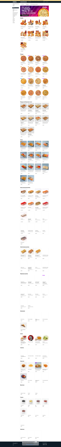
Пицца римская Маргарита (22, 122)
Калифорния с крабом (30, 230)
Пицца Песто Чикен (45, 73)
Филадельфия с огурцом (45, 195)
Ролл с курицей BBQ (23, 195)
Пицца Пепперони (23, 62)
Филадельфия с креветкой (29, 219)
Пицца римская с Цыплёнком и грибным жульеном (37, 111)
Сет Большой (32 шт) (23, 170)
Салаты (14, 18)
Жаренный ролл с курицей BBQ (30, 282)
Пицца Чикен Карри (23, 96)
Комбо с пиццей (44, 26)
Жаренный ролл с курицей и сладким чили (23, 282)
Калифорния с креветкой (45, 207)
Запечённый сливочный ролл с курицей (23, 255)
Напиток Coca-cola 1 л (23, 437)
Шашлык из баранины (23, 329)
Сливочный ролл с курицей (37, 196)
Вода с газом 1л (37, 437)
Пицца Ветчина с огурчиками (44, 85)
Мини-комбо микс (37, 26)
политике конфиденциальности (29, 444)
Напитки (14, 22)
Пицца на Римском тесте (15, 10)
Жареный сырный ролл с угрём (23, 294)
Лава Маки (29, 305)
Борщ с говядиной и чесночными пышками (23, 342)
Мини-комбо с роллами (30, 26)
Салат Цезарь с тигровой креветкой (23, 356)
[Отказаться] (37, 441)
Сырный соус (44, 415)
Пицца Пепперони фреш (23, 73)
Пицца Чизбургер (44, 96)
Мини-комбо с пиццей (23, 26)
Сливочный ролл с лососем (37, 230)
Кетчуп (43, 405)
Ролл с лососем (22, 242)
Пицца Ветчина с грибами (38, 96)
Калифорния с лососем (23, 207)
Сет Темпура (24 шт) (23, 182)
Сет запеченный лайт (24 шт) (44, 171)
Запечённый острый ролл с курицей (37, 255)
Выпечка (14, 20)
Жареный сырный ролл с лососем (37, 282)
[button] (21, 11)
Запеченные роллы (15, 13)
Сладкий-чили (22, 415)
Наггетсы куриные (30, 380)
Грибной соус (29, 415)
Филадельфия (29, 207)
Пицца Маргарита (30, 96)
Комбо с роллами (23, 37)
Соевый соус (22, 405)
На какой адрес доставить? (34, 4)
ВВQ (35, 405)
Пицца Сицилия (37, 62)
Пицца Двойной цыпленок (30, 73)
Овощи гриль (22, 380)
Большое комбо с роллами (44, 37)
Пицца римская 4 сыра (30, 122)
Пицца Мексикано (45, 62)
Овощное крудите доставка (37, 380)
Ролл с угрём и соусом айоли (37, 207)
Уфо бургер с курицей (23, 369)
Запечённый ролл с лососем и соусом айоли (29, 256)
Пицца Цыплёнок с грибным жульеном (37, 85)
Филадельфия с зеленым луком (22, 230)
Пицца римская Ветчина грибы (44, 110)
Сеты (13, 11)
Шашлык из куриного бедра (37, 319)
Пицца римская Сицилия (45, 122)
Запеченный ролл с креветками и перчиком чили (30, 268)
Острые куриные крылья (45, 380)
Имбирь (29, 405)
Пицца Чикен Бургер (30, 62)
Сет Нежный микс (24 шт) (31, 170)
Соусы (13, 21)
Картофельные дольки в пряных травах (45, 369)
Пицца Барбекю (37, 73)
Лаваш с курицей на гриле (38, 369)
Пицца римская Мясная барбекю (30, 134)
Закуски (14, 19)
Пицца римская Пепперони (37, 122)
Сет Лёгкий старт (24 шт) (38, 170)
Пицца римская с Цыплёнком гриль (30, 110)
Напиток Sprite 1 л (30, 437)
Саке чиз (36, 267)
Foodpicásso (15, 443)
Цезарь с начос (22, 267)
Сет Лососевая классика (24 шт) (30, 159)
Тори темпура (22, 305)
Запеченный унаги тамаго (45, 267)
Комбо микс (29, 37)
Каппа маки (44, 230)
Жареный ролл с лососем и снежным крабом (45, 282)
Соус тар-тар (36, 415)
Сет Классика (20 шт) (30, 182)
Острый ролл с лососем (30, 195)
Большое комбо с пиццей (38, 37)
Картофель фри (29, 369)
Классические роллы (15, 12)
